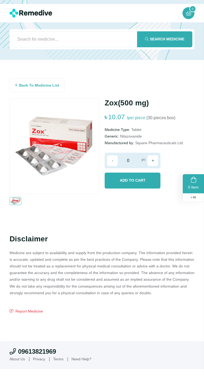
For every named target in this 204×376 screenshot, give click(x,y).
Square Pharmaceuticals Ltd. (159, 143)
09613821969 (37, 351)
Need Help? (81, 359)
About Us (17, 359)
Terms (58, 359)
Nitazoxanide (131, 136)
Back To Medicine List (39, 85)
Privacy (39, 359)
